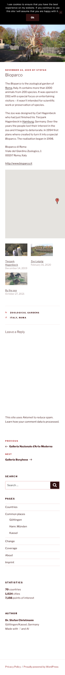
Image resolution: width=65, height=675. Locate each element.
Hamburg (28, 121)
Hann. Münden (18, 526)
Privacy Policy (13, 666)
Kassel (13, 533)
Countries (11, 507)
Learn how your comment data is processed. (32, 421)
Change (10, 541)
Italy (13, 317)
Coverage (11, 548)
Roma (8, 87)
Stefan (41, 70)
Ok (32, 17)
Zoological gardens (25, 312)
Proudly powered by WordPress (41, 666)
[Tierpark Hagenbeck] (16, 249)
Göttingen (15, 519)
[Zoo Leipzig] (42, 249)
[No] (60, 12)
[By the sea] (16, 279)
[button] (57, 201)
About (9, 555)
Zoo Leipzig (37, 261)
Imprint (9, 562)
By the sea (11, 290)
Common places (15, 514)
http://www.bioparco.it (18, 163)
